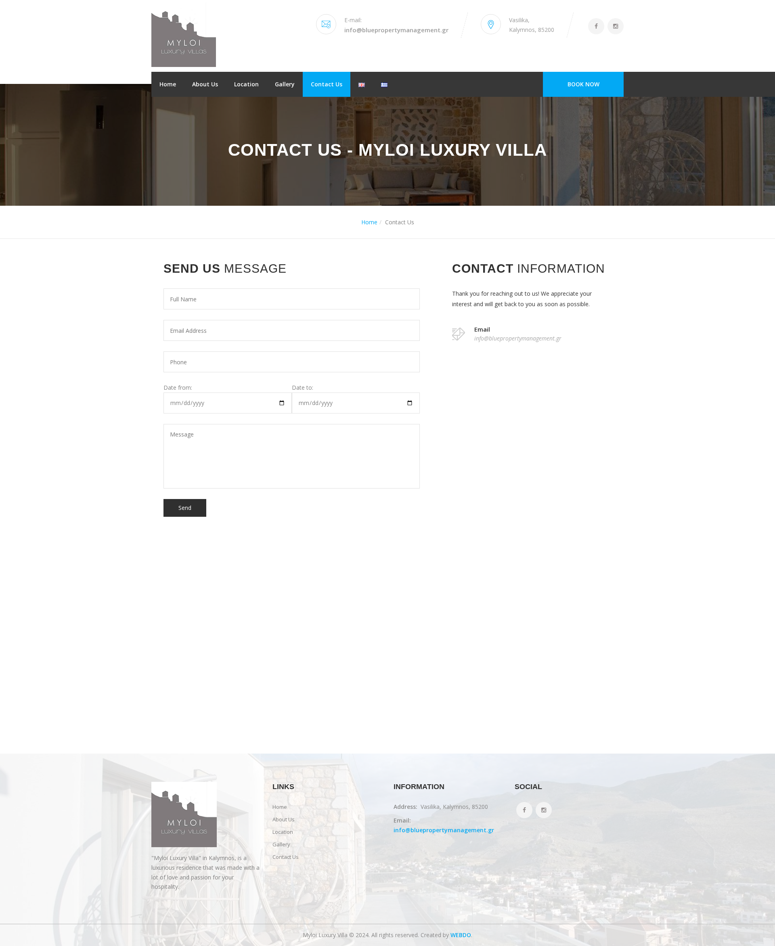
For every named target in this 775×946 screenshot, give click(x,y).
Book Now (583, 84)
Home (167, 84)
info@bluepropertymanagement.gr (396, 30)
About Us (205, 84)
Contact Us (326, 84)
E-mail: (353, 20)
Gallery (285, 84)
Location (246, 84)
